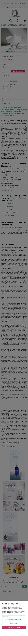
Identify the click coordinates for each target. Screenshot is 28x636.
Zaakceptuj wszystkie (14, 627)
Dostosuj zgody (14, 623)
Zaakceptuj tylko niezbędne (14, 619)
